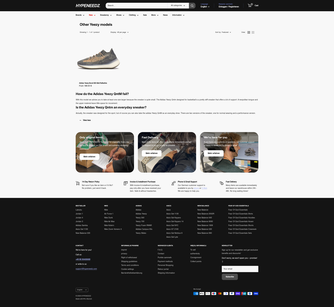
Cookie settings (127, 269)
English (79, 290)
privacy (124, 254)
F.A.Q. (160, 250)
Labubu (79, 210)
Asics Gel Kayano (173, 218)
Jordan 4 (79, 218)
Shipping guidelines (129, 261)
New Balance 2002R (205, 214)
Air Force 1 (108, 214)
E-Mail (204, 188)
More (153, 15)
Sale (145, 15)
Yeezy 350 (140, 218)
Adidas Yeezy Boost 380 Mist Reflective (93, 83)
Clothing (132, 15)
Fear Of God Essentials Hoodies (241, 218)
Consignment (195, 258)
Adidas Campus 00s (144, 229)
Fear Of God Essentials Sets (240, 233)
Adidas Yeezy (141, 214)
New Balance (202, 210)
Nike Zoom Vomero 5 (113, 229)
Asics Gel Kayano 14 (174, 221)
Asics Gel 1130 (82, 229)
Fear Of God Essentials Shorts (241, 225)
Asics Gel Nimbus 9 (174, 233)
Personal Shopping (165, 265)
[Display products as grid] (249, 32)
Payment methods (165, 261)
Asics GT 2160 (172, 229)
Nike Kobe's (109, 225)
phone (196, 188)
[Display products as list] (253, 32)
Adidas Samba (82, 225)
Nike (106, 210)
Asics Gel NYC (172, 225)
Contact (161, 254)
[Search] (192, 5)
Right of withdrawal (129, 258)
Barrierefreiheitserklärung (131, 273)
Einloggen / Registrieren (229, 7)
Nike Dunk (108, 218)
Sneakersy (104, 15)
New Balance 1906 (205, 225)
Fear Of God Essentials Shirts (240, 214)
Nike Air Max (109, 221)
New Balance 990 (204, 233)
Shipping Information (166, 273)
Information (177, 15)
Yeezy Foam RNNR (144, 225)
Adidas (138, 210)
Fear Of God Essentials (238, 210)
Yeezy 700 (140, 221)
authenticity (195, 254)
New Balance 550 (204, 218)
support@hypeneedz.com (86, 269)
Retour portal (163, 269)
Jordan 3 (79, 221)
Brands (79, 15)
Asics (168, 210)
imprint (124, 250)
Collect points (195, 261)
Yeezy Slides (141, 233)
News (165, 15)
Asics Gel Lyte (172, 237)
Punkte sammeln (165, 258)
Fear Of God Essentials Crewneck (242, 229)
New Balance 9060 (205, 221)
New (91, 15)
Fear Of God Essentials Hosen (241, 221)
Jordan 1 (79, 214)
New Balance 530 (83, 233)
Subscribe (230, 277)
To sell (193, 250)
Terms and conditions (130, 265)
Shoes (118, 15)
